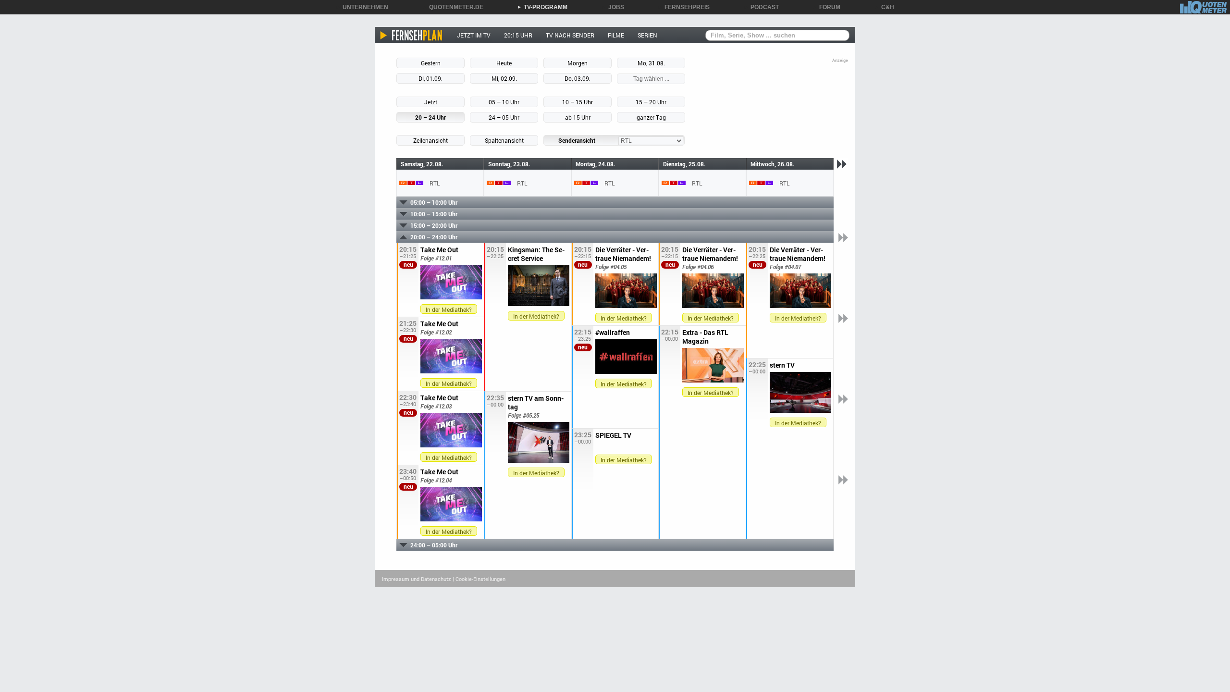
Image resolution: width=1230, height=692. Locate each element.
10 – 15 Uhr (577, 102)
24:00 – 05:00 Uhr (433, 545)
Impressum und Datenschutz (416, 578)
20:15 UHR (518, 35)
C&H (884, 7)
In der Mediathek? (449, 309)
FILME (616, 35)
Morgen (577, 63)
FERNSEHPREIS (684, 7)
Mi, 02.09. (504, 78)
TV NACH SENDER (570, 35)
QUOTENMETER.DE (452, 7)
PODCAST (761, 7)
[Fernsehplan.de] (411, 35)
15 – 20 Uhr (651, 102)
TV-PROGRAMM (542, 7)
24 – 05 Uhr (504, 117)
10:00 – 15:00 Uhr (433, 214)
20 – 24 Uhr (430, 117)
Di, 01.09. (430, 78)
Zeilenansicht (430, 140)
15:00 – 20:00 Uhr (433, 225)
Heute (504, 63)
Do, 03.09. (577, 78)
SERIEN (647, 35)
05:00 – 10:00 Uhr (433, 202)
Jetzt (430, 102)
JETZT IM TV (474, 35)
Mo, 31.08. (651, 63)
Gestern (431, 63)
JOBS (613, 7)
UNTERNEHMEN (362, 7)
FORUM (826, 7)
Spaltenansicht (504, 140)
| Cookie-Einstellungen (479, 578)
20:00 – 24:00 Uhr (433, 237)
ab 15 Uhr (577, 117)
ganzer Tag (651, 117)
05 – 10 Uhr (504, 102)
